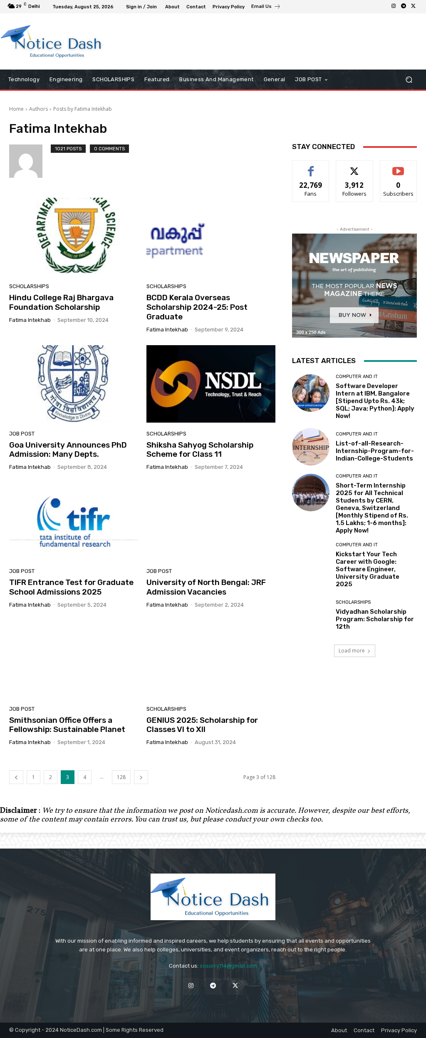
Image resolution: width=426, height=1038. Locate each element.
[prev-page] (16, 777)
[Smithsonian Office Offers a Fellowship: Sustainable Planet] (73, 659)
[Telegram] (404, 7)
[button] (409, 80)
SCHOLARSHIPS (29, 286)
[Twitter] (414, 7)
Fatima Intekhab (30, 320)
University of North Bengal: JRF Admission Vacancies (206, 587)
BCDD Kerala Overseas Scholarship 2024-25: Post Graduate (197, 307)
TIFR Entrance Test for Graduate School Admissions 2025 (71, 587)
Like (311, 167)
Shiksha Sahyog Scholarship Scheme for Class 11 (199, 449)
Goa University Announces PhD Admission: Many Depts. (68, 449)
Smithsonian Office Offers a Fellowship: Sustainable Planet (67, 724)
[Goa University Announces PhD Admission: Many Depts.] (73, 384)
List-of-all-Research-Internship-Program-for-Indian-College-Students (375, 451)
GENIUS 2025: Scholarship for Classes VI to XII (202, 724)
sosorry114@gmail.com (228, 966)
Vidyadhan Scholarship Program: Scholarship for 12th (375, 619)
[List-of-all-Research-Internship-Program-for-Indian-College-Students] (310, 446)
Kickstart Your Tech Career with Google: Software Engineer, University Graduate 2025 (367, 569)
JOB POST (22, 433)
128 (121, 777)
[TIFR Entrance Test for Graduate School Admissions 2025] (73, 521)
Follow (354, 167)
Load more (352, 650)
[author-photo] (30, 161)
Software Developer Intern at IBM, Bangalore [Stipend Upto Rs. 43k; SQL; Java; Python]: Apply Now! (375, 401)
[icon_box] (266, 7)
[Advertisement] (208, 41)
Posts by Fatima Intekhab (82, 108)
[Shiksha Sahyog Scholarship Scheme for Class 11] (210, 384)
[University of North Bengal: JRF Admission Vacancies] (210, 521)
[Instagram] (394, 7)
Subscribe (398, 167)
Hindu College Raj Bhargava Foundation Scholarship (61, 302)
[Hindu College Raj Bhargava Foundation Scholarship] (73, 236)
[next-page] (141, 777)
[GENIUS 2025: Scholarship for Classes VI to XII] (210, 659)
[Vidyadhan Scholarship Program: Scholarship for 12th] (310, 615)
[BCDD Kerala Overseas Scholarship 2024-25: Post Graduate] (210, 236)
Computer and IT (357, 376)
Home (16, 108)
